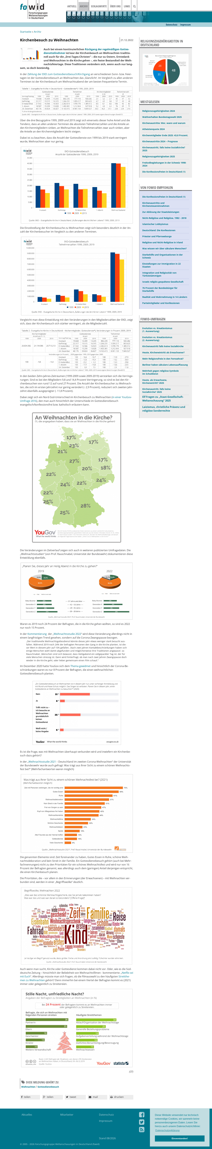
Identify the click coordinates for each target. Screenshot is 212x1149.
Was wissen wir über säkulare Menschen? (164, 248)
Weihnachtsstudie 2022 (67, 634)
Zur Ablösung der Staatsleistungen (160, 211)
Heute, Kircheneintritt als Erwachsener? (163, 352)
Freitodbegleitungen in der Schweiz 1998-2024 (164, 164)
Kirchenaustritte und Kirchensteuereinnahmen (155, 204)
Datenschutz (171, 24)
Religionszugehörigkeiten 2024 (158, 110)
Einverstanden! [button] (180, 1138)
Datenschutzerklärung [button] (167, 1130)
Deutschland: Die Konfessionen (158, 230)
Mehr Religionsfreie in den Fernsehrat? (163, 358)
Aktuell (72, 6)
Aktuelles (27, 1114)
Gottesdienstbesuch (48, 1086)
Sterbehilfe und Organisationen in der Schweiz (162, 256)
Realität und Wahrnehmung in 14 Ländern (164, 296)
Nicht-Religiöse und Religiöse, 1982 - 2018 (164, 218)
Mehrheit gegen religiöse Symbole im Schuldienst (160, 372)
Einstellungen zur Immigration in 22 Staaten (161, 265)
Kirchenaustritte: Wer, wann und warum (163, 123)
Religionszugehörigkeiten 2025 (158, 156)
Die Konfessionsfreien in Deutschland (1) (163, 171)
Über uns (115, 6)
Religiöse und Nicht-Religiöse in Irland (162, 242)
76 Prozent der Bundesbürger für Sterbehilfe (159, 289)
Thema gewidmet (80, 666)
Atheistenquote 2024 (153, 129)
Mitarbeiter (66, 1114)
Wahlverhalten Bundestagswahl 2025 (162, 116)
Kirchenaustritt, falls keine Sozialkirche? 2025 (163, 149)
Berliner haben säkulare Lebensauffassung (165, 364)
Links (127, 6)
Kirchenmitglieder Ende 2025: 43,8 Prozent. (165, 135)
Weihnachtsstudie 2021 (42, 761)
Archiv (84, 6)
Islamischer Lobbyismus (155, 224)
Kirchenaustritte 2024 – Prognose (160, 141)
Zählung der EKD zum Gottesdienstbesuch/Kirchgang (58, 74)
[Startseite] (43, 9)
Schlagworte (99, 6)
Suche (136, 6)
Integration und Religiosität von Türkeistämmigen (159, 274)
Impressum (185, 24)
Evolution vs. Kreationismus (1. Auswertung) (157, 330)
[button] (30, 1097)
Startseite (25, 31)
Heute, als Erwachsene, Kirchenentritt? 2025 (154, 381)
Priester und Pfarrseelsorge (156, 236)
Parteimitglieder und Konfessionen (161, 303)
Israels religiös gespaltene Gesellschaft (162, 281)
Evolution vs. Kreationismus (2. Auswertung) (157, 339)
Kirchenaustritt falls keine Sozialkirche (162, 346)
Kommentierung (37, 634)
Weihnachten (28, 1086)
